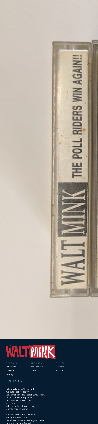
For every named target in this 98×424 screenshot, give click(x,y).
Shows (34, 370)
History (9, 374)
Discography (37, 366)
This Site (60, 370)
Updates (60, 366)
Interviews (11, 370)
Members (11, 366)
